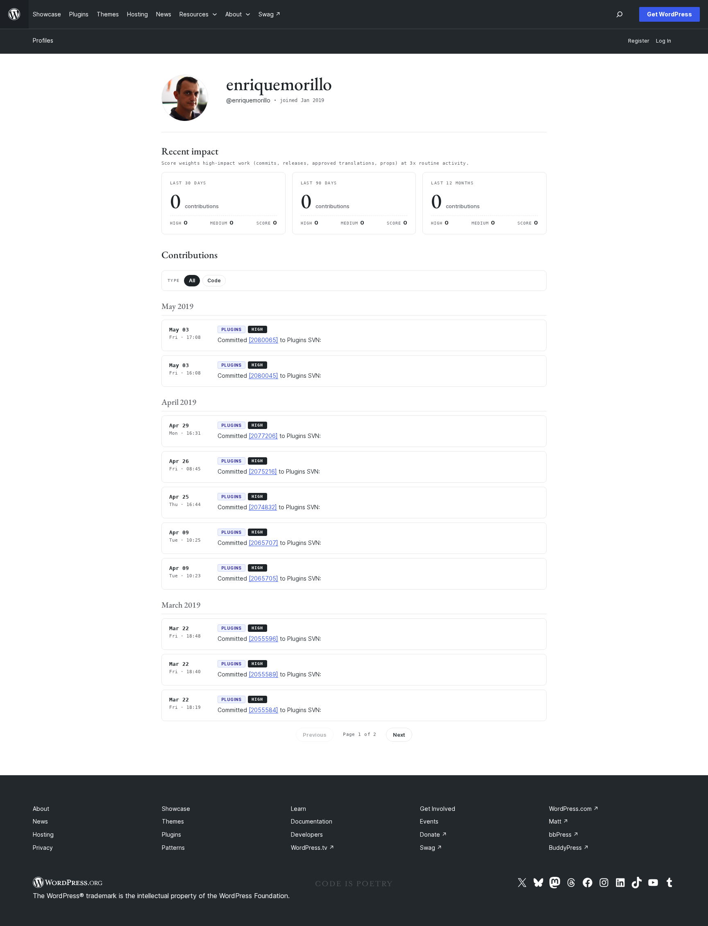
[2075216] (263, 471)
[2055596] (263, 638)
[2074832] (263, 507)
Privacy (43, 847)
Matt (558, 821)
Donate (433, 834)
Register (638, 41)
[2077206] (263, 435)
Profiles (43, 40)
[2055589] (263, 674)
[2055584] (263, 709)
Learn (298, 808)
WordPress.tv (312, 847)
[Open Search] (619, 14)
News (40, 821)
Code (214, 280)
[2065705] (263, 578)
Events (429, 821)
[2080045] (263, 375)
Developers (307, 834)
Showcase (176, 808)
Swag (431, 847)
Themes (173, 821)
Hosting (43, 834)
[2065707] (263, 542)
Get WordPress (669, 14)
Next (399, 734)
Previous (315, 734)
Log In (663, 41)
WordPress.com (574, 808)
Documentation (311, 821)
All (192, 280)
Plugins (171, 834)
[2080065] (263, 339)
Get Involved (437, 808)
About (41, 808)
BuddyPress (569, 847)
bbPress (564, 834)
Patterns (173, 847)
